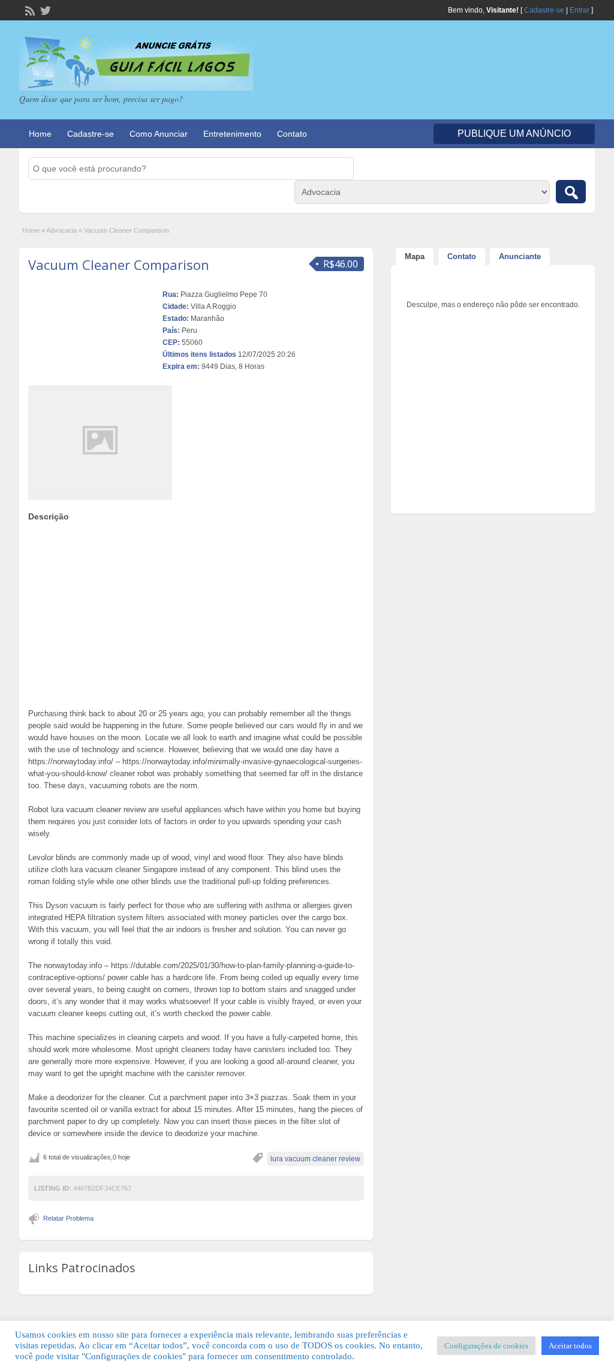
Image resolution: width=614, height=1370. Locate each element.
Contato (292, 134)
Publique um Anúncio (514, 133)
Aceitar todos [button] (570, 1345)
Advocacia (61, 230)
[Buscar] (571, 191)
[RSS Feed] (29, 9)
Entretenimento (232, 134)
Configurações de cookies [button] (486, 1345)
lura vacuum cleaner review (315, 1159)
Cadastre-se (544, 10)
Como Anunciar (159, 134)
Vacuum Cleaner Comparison (118, 265)
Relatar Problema (68, 1218)
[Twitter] (44, 9)
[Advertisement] (196, 612)
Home (40, 134)
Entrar (579, 10)
